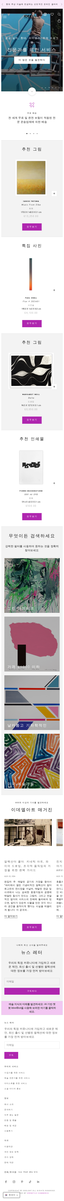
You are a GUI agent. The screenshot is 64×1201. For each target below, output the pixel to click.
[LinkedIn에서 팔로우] (38, 1181)
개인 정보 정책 (11, 1152)
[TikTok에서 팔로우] (30, 1181)
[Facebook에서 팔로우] (5, 1181)
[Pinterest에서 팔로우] (22, 1181)
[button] (11, 1195)
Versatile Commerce (38, 1193)
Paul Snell (31, 298)
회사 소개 (9, 1104)
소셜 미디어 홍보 (12, 1089)
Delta (31, 398)
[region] (32, 50)
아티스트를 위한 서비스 (15, 1083)
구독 (11, 1055)
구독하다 (32, 991)
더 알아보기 (11, 916)
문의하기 (8, 1110)
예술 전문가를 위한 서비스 (17, 1078)
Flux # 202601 (31, 301)
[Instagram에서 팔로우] (14, 1181)
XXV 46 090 (31, 495)
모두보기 (32, 227)
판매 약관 (9, 1163)
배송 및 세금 (10, 1126)
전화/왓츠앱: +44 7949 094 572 (21, 1172)
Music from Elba (31, 205)
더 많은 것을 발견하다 (32, 60)
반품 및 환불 (10, 1120)
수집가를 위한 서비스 (14, 1073)
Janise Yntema (31, 201)
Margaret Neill (31, 394)
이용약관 (8, 1147)
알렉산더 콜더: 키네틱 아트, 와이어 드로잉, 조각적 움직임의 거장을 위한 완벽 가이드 (27, 866)
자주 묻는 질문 (11, 1115)
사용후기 (8, 1131)
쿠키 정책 (9, 1157)
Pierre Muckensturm (31, 491)
